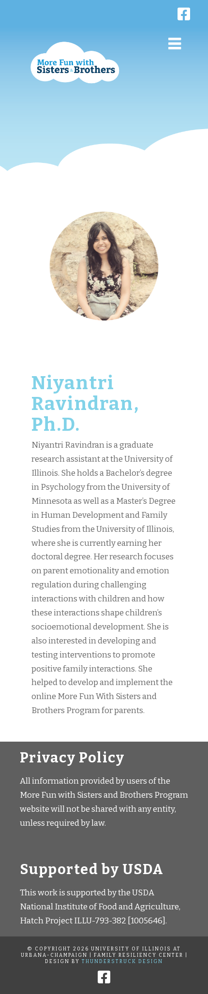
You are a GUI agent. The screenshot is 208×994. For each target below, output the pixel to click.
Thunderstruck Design (122, 962)
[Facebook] (104, 9)
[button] (174, 43)
